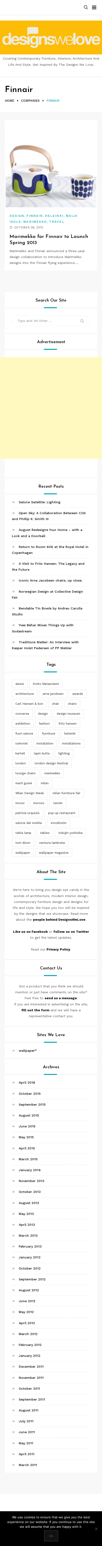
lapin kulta (42, 753)
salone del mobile (28, 823)
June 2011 (27, 1432)
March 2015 (28, 1159)
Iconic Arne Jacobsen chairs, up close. (50, 580)
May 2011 (26, 1443)
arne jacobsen (53, 694)
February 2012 (30, 1345)
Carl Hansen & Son (29, 703)
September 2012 (32, 1279)
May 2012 (26, 1312)
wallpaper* (28, 1050)
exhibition (22, 723)
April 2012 (27, 1323)
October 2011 (29, 1388)
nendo (58, 803)
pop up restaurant (61, 813)
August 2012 (29, 1290)
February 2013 (30, 1246)
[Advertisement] (51, 408)
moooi (19, 803)
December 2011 (31, 1366)
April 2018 (27, 1082)
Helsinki (54, 216)
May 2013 (26, 1214)
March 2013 (28, 1235)
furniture (48, 733)
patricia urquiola (27, 813)
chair (55, 703)
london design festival (51, 763)
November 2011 (31, 1378)
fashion (44, 723)
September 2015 (32, 1104)
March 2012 (28, 1334)
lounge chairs (25, 773)
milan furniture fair (66, 793)
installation (45, 743)
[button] (86, 7)
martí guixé (23, 783)
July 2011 (26, 1421)
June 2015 (27, 1126)
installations (71, 743)
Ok (51, 1536)
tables (45, 833)
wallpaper (22, 852)
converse (22, 713)
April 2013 (27, 1224)
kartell (20, 753)
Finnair (34, 216)
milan (45, 783)
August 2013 (29, 1203)
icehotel (21, 743)
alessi (19, 684)
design (43, 713)
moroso (38, 803)
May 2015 (26, 1137)
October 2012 (30, 1268)
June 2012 (27, 1301)
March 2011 (28, 1465)
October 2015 (30, 1093)
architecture (24, 694)
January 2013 (30, 1257)
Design (16, 216)
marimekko (52, 773)
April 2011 (26, 1454)
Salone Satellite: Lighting (39, 502)
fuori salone (24, 733)
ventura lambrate (52, 843)
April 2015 (27, 1148)
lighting (64, 753)
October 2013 (30, 1192)
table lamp (23, 833)
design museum (68, 713)
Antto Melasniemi (46, 684)
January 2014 (30, 1170)
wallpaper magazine (54, 852)
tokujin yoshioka (70, 833)
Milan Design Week (29, 793)
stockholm (58, 823)
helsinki (69, 733)
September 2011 (32, 1399)
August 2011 (28, 1410)
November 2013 (31, 1181)
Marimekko (35, 221)
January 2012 (29, 1356)
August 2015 (29, 1115)
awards (77, 694)
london (20, 763)
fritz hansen (68, 723)
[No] (96, 1528)
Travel (56, 221)
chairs (72, 703)
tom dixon (22, 843)
